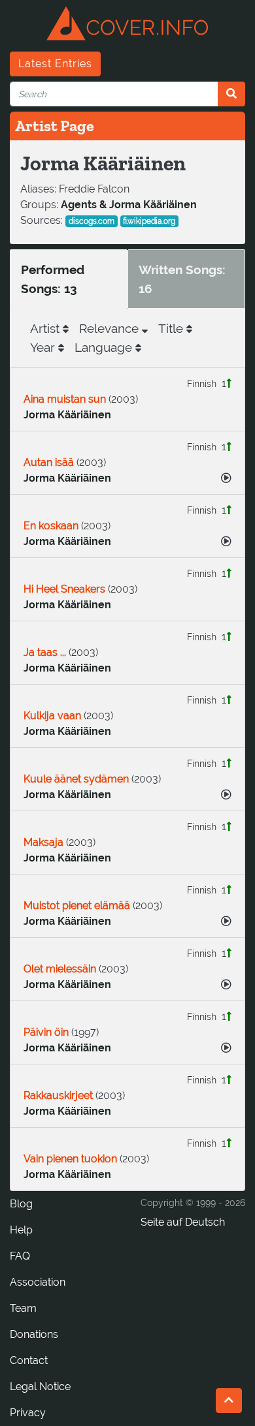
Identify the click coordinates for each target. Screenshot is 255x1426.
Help (21, 1230)
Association (37, 1282)
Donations (34, 1334)
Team (23, 1308)
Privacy (28, 1412)
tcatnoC (29, 1360)
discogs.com (91, 221)
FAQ (20, 1256)
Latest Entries (55, 63)
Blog (21, 1204)
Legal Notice (40, 1386)
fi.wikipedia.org (149, 221)
